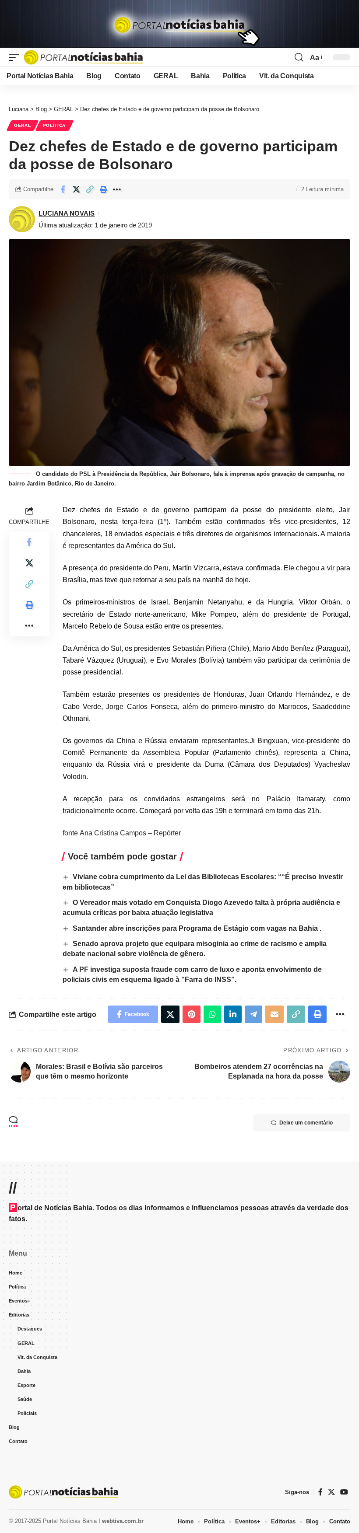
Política (54, 125)
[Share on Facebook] (62, 189)
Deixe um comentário (306, 1123)
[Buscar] (299, 57)
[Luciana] (83, 57)
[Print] (103, 189)
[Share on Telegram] (253, 1014)
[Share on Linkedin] (233, 1014)
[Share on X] (76, 189)
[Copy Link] (90, 189)
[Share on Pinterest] (192, 1014)
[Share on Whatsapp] (212, 1014)
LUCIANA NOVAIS (67, 213)
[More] (117, 189)
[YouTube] (344, 1492)
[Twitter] (331, 1492)
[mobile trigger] (16, 57)
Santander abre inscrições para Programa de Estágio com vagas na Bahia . (197, 928)
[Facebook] (320, 1492)
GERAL (22, 125)
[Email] (274, 1014)
